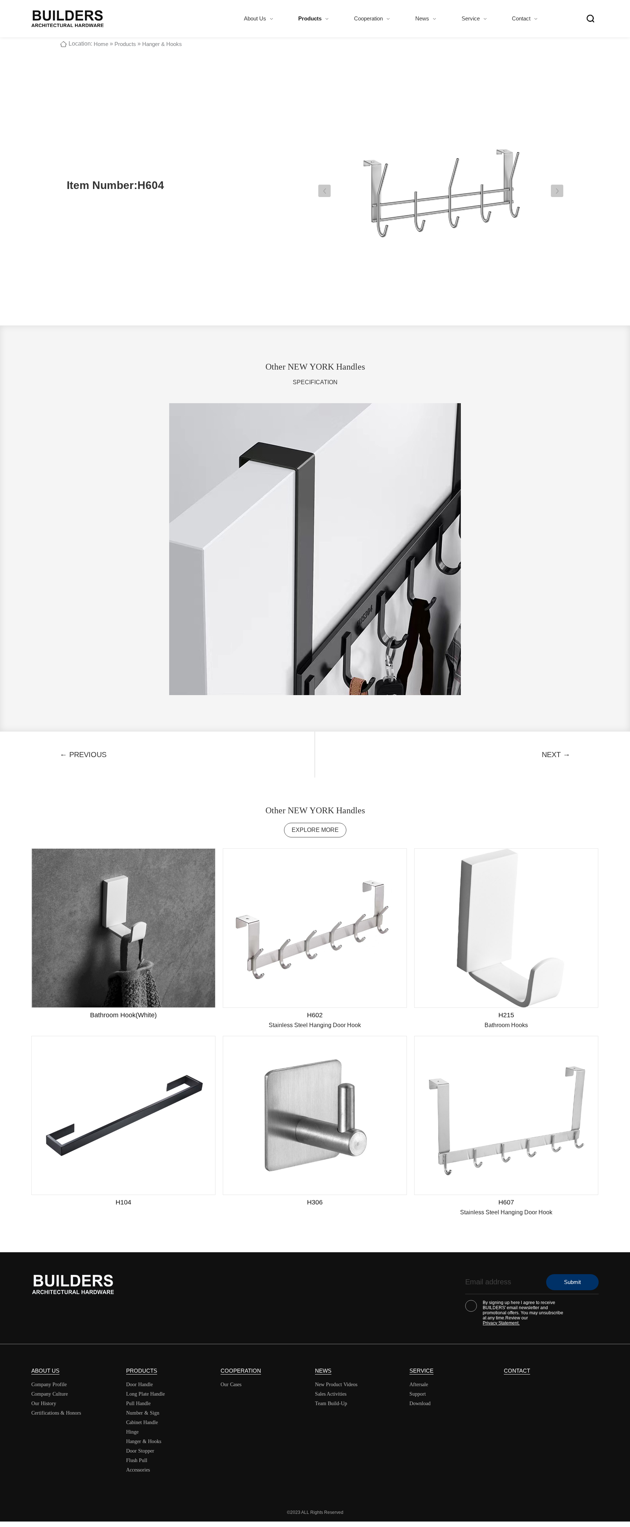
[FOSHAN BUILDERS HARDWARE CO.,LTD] (67, 18)
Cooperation (368, 18)
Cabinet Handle (142, 1422)
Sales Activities (330, 1394)
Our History (43, 1403)
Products (310, 18)
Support (417, 1394)
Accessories (138, 1470)
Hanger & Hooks (162, 44)
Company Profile (49, 1384)
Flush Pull (136, 1460)
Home (101, 44)
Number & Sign (142, 1413)
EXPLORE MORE (315, 830)
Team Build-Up (331, 1403)
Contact (521, 18)
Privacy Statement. (501, 1323)
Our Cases (231, 1384)
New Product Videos (336, 1384)
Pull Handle (138, 1403)
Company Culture (49, 1394)
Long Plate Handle (145, 1394)
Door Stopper (140, 1451)
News (422, 18)
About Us (255, 18)
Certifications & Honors (56, 1413)
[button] (324, 191)
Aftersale (418, 1384)
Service (471, 18)
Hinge (132, 1432)
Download (420, 1403)
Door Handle (139, 1384)
